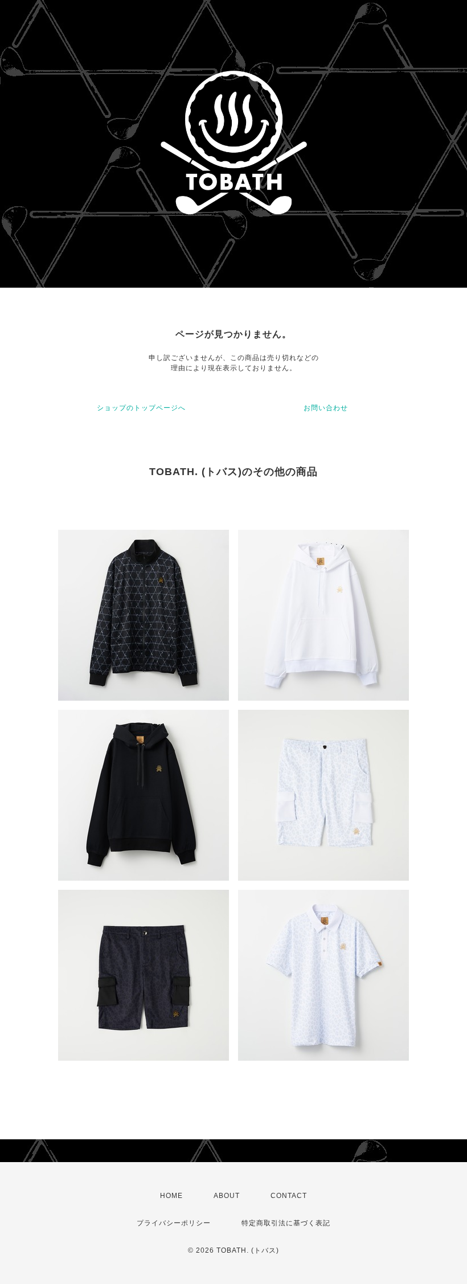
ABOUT (227, 1196)
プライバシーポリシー (174, 1223)
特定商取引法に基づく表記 (285, 1223)
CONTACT (289, 1196)
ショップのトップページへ (141, 408)
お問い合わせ (326, 408)
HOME (171, 1196)
